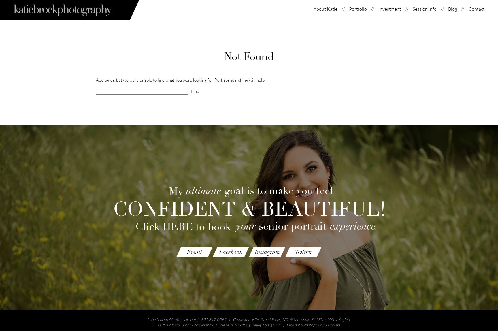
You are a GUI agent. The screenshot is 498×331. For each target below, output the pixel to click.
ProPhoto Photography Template (313, 325)
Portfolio (358, 9)
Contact (477, 9)
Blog (452, 9)
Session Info (425, 9)
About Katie (325, 9)
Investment (389, 9)
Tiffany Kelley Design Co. (260, 325)
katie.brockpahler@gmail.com (171, 319)
